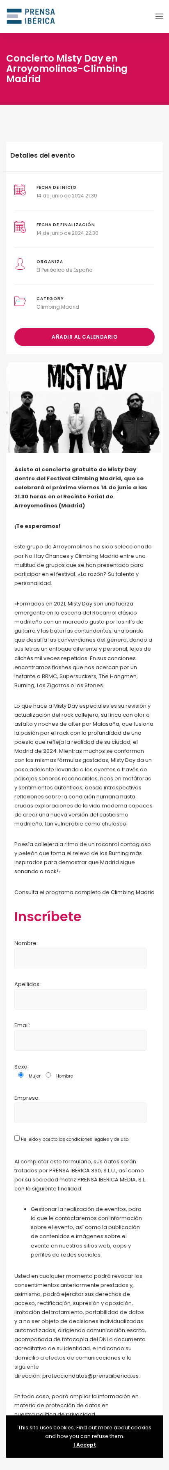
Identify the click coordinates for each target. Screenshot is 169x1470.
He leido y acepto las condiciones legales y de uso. (74, 1139)
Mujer (35, 1076)
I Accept (84, 1444)
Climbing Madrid (58, 306)
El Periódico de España (65, 269)
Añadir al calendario (84, 336)
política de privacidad (65, 1414)
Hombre (64, 1076)
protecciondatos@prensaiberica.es (90, 1376)
